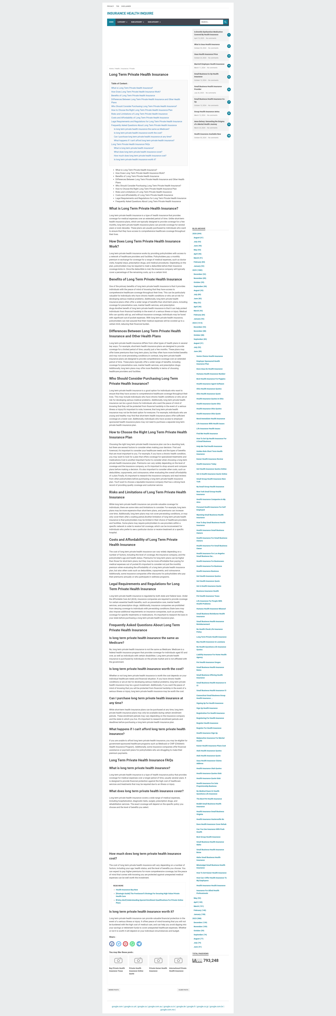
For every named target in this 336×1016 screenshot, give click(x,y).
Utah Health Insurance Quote (208, 756)
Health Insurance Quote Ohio (208, 404)
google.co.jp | (202, 1006)
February (199, 262)
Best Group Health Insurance (208, 837)
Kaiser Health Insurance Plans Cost (211, 746)
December (200, 274)
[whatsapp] (132, 943)
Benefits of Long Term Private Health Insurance (133, 95)
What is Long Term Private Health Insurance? (132, 88)
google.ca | (142, 1006)
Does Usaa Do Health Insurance (209, 369)
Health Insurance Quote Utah (208, 778)
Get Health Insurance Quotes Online (211, 469)
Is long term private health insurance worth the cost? (138, 133)
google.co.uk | (130, 1006)
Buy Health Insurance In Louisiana (210, 642)
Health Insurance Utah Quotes (209, 768)
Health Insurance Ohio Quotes (209, 409)
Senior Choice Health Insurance (209, 356)
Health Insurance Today (206, 464)
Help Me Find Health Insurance (209, 446)
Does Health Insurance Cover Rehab (211, 824)
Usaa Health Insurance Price (206, 54)
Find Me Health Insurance (207, 434)
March (198, 258)
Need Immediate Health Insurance (210, 419)
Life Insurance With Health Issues (210, 424)
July (197, 242)
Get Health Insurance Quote (208, 581)
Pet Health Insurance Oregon (208, 662)
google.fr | (191, 1006)
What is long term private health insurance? (134, 148)
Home (111, 22)
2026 (196, 234)
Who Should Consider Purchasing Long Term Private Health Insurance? (144, 106)
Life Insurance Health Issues (208, 429)
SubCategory (136, 22)
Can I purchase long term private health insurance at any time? (143, 136)
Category (121, 22)
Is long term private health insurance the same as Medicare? (141, 129)
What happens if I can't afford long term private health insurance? (144, 140)
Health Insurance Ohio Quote (208, 414)
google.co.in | (169, 1006)
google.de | (181, 1006)
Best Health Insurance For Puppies (210, 379)
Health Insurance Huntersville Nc (210, 819)
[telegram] (139, 943)
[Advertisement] (148, 47)
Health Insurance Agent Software (210, 384)
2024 (197, 323)
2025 (197, 270)
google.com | (118, 1006)
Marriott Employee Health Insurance (209, 64)
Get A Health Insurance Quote (208, 586)
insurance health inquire (130, 13)
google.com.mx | (168, 1009)
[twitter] (118, 943)
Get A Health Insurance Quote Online (211, 474)
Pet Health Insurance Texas (207, 596)
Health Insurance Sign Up (207, 733)
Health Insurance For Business (209, 566)
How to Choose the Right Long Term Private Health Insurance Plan (141, 110)
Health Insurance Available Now (207, 134)
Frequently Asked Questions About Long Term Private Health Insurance (144, 125)
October (199, 282)
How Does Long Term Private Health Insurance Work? (136, 92)
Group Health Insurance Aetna (206, 112)
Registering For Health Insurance (210, 718)
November (200, 278)
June (198, 246)
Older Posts (183, 990)
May (197, 250)
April (197, 254)
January (199, 266)
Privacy (110, 6)
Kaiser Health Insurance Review (209, 459)
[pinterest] (125, 943)
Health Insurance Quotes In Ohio (210, 399)
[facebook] (111, 943)
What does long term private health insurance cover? (138, 152)
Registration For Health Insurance (210, 713)
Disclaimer (126, 6)
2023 (196, 918)
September (200, 286)
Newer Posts (114, 990)
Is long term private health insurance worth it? (135, 159)
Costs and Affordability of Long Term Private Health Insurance (140, 117)
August (198, 238)
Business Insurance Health (207, 591)
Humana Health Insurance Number (210, 374)
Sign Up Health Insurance (207, 708)
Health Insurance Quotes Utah (209, 773)
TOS (117, 6)
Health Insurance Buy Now (127, 890)
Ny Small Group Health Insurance (210, 487)
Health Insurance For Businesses (210, 561)
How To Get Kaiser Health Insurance (211, 873)
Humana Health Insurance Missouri (211, 609)
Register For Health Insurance (208, 728)
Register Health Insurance (207, 723)
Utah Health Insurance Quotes (209, 751)
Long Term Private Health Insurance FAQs (130, 144)
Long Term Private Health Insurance (211, 637)
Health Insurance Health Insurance (210, 885)
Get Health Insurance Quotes (208, 576)
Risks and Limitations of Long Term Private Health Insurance (139, 114)
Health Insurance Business (207, 571)
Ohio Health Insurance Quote (208, 394)
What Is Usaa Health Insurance (207, 44)
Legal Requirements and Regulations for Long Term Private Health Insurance (146, 121)
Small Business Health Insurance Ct (211, 690)
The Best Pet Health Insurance (209, 799)
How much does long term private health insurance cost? (140, 155)
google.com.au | (155, 1006)
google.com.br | (216, 1006)
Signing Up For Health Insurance (209, 703)
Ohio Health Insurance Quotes (209, 389)
